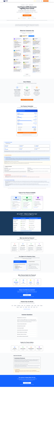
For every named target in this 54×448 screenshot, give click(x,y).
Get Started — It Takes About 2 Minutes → (27, 99)
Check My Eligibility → (27, 15)
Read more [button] (34, 44)
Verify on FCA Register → (17, 269)
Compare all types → (36, 207)
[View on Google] (24, 39)
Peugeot (41, 305)
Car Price (18, 113)
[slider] (23, 114)
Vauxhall (15, 305)
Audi (24, 305)
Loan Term (18, 119)
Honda (38, 305)
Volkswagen (19, 305)
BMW (22, 305)
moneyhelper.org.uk (34, 370)
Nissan (35, 305)
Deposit (18, 116)
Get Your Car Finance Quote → (27, 132)
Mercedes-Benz (28, 305)
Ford (12, 305)
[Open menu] (49, 1)
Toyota (32, 305)
